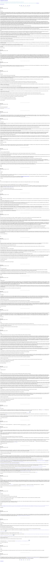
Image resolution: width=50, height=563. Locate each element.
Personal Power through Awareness (25, 176)
